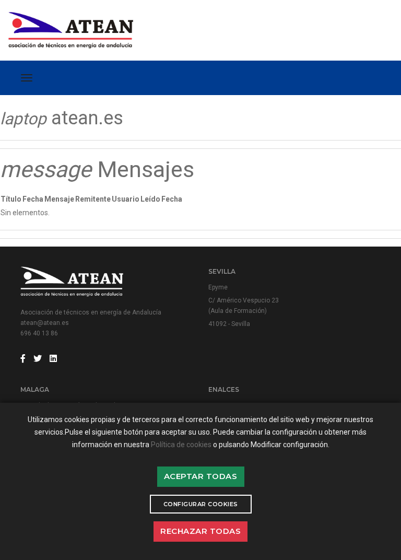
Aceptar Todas (201, 476)
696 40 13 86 (39, 333)
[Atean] (87, 30)
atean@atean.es (44, 322)
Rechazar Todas (200, 531)
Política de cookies (181, 444)
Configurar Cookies (200, 504)
